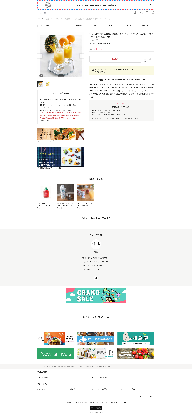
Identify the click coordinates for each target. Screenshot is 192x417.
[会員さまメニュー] (136, 12)
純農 (47, 366)
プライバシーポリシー (80, 402)
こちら (71, 118)
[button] (82, 56)
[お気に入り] (147, 12)
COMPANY (124, 402)
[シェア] (150, 59)
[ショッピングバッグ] (153, 12)
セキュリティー (94, 402)
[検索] (141, 12)
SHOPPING (114, 402)
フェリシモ (41, 366)
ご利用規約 (67, 402)
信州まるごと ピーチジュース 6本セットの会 (85, 204)
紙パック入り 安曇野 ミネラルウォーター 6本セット (66, 204)
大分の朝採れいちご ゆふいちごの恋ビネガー (46, 204)
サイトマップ (104, 402)
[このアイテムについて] (153, 49)
